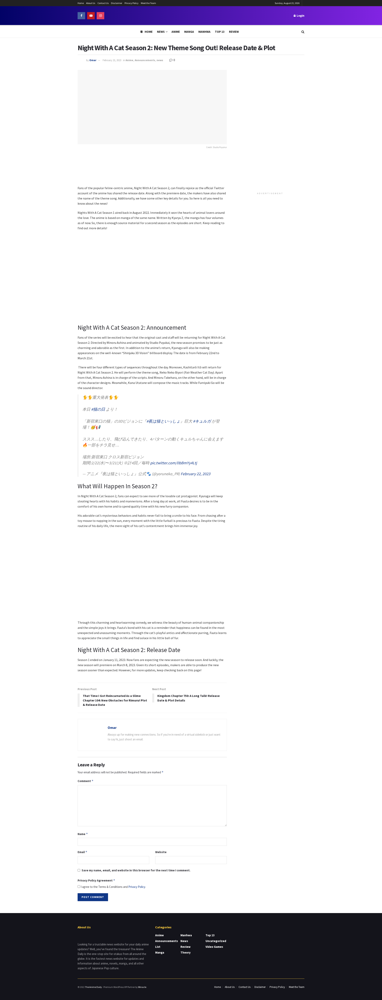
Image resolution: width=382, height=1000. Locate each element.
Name (83, 834)
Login (300, 15)
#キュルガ (202, 421)
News (161, 32)
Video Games (214, 947)
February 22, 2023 (195, 473)
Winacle (142, 987)
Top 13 (220, 32)
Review (234, 32)
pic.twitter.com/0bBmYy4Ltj (173, 462)
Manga (189, 32)
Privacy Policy (131, 3)
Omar (92, 60)
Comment (86, 781)
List (157, 947)
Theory (185, 952)
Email (82, 852)
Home (81, 3)
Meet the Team (148, 3)
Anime (176, 32)
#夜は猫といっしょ (163, 421)
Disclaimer (116, 3)
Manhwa (204, 32)
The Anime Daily (93, 987)
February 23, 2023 (112, 60)
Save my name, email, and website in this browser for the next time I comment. (136, 870)
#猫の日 (98, 409)
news (160, 60)
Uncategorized (216, 941)
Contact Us (103, 3)
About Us (90, 3)
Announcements (145, 60)
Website (161, 852)
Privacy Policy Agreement (96, 880)
